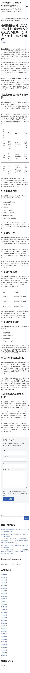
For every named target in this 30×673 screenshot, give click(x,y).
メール (5, 456)
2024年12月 (4, 628)
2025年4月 (4, 617)
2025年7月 (4, 609)
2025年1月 (4, 625)
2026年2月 (4, 590)
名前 (5, 450)
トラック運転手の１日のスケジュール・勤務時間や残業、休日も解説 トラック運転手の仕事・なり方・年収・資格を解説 (15, 551)
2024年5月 (4, 647)
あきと (4, 42)
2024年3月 (4, 652)
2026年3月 (4, 588)
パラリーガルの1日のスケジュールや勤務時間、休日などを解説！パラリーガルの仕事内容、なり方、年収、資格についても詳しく (15, 540)
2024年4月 (4, 650)
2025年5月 (4, 615)
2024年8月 (4, 639)
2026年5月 (4, 582)
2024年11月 (4, 631)
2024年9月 (4, 636)
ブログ (3, 665)
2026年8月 (4, 574)
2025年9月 (4, 604)
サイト (4, 463)
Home (2, 18)
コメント (6, 469)
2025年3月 (4, 620)
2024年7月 (4, 642)
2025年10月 (4, 601)
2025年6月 (4, 612)
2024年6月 (4, 644)
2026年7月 (4, 577)
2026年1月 (4, 593)
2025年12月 (4, 596)
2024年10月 (4, 634)
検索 (2, 515)
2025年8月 (4, 607)
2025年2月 (4, 623)
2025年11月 (4, 599)
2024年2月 (4, 655)
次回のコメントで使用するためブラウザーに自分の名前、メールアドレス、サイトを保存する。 (15, 493)
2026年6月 (4, 580)
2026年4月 (4, 585)
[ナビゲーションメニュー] (27, 6)
